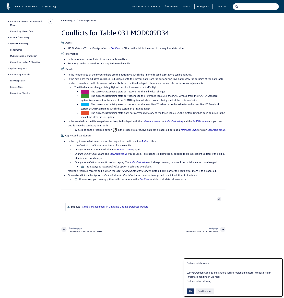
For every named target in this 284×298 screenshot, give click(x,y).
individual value (173, 121)
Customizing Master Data (21, 31)
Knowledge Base (17, 80)
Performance (16, 50)
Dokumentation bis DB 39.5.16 (146, 6)
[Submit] (236, 6)
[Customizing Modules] (8, 93)
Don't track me (205, 291)
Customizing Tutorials (20, 74)
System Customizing (19, 43)
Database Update (138, 206)
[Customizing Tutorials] (8, 74)
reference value (151, 121)
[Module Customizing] (8, 37)
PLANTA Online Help (25, 6)
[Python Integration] (8, 68)
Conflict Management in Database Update (105, 206)
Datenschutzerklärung (199, 281)
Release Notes (16, 87)
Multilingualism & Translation (23, 56)
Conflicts (115, 48)
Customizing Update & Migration (25, 62)
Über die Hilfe (171, 6)
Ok (190, 291)
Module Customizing (19, 37)
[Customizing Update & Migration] (8, 62)
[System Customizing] (8, 43)
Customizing (49, 6)
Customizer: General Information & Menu (26, 23)
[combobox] (256, 6)
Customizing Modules (20, 93)
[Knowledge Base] (8, 80)
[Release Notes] (8, 87)
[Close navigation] (50, 21)
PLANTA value (200, 121)
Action (144, 141)
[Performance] (8, 49)
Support (186, 6)
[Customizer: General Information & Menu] (8, 21)
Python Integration (18, 68)
